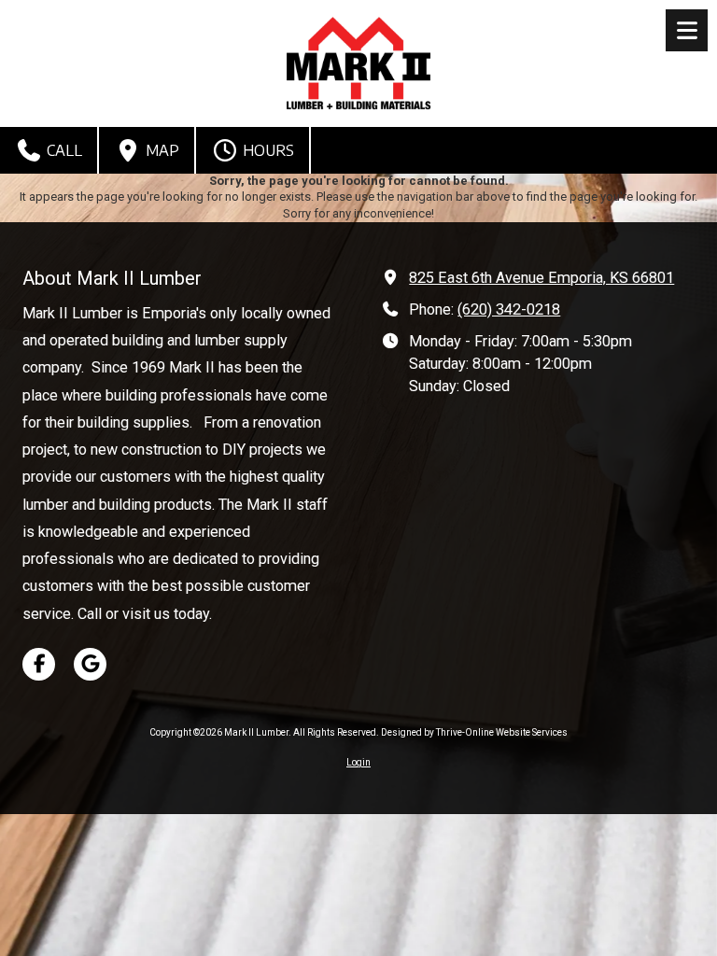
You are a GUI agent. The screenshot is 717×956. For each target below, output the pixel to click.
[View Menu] (687, 30)
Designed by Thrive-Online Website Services (474, 732)
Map (160, 150)
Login (358, 762)
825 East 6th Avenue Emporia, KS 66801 (541, 278)
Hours (266, 150)
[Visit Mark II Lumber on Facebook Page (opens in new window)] (38, 664)
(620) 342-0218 (508, 309)
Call (62, 150)
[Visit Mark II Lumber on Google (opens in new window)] (90, 664)
